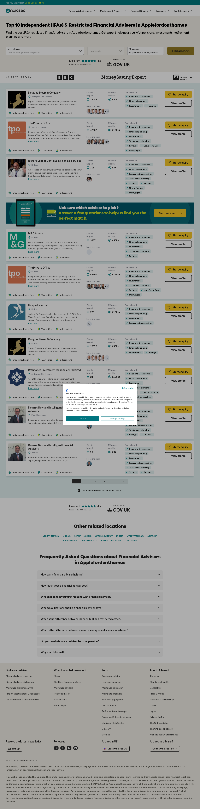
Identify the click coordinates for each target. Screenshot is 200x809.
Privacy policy (128, 388)
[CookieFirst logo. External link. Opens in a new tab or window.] (67, 390)
